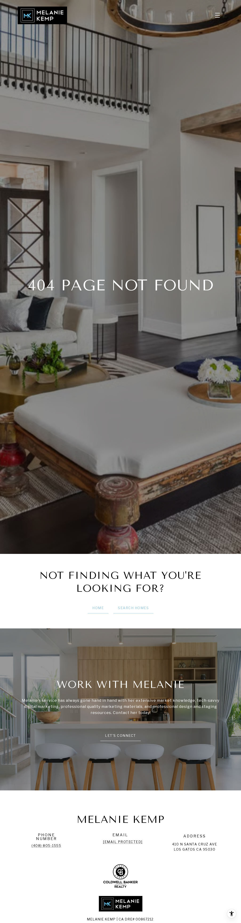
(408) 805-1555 (46, 846)
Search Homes (133, 608)
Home (98, 608)
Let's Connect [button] (120, 736)
